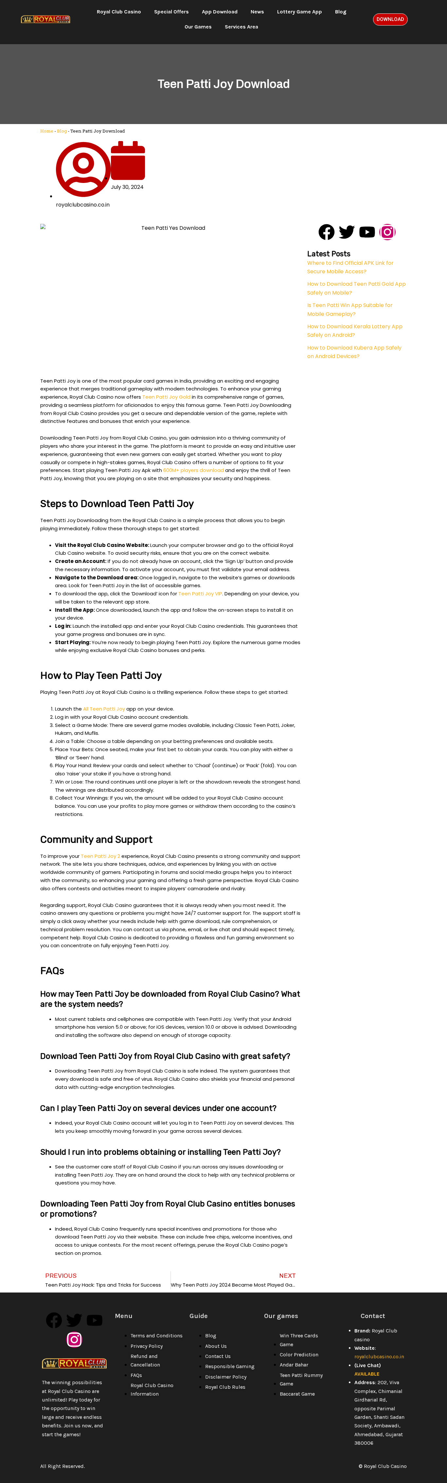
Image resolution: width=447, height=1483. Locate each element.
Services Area (241, 27)
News (257, 12)
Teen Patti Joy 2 (100, 856)
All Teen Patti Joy (104, 708)
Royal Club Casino (119, 12)
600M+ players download (193, 470)
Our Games (198, 27)
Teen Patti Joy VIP (200, 593)
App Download (220, 12)
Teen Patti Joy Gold (166, 396)
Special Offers (171, 12)
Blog (340, 12)
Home (46, 131)
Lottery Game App (299, 12)
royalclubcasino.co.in (379, 1356)
